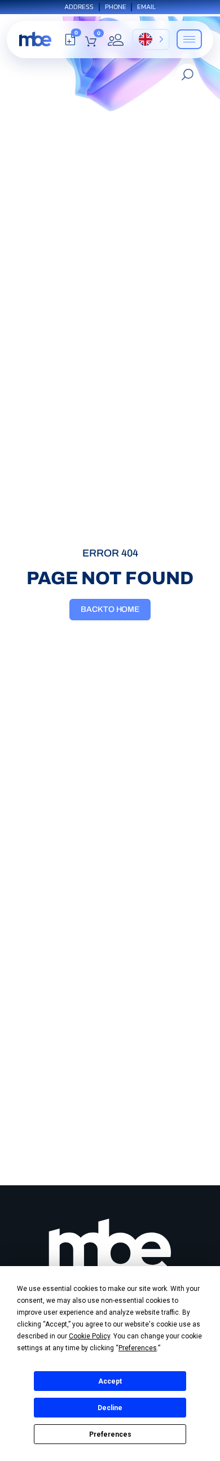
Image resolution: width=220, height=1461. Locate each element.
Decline (110, 1408)
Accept (110, 1381)
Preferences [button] (137, 1348)
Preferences (110, 1434)
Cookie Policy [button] (89, 1336)
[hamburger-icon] (189, 39)
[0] (70, 42)
